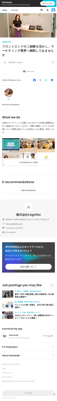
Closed (28, 393)
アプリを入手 (48, 336)
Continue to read (28, 162)
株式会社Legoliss (28, 215)
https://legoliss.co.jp (14, 224)
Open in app (47, 3)
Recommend (28, 190)
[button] (29, 329)
